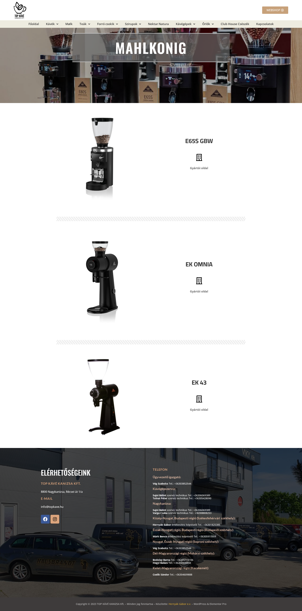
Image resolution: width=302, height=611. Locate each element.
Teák (83, 24)
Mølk (69, 24)
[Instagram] (55, 519)
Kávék (50, 24)
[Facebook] (45, 519)
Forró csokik (105, 24)
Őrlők (206, 24)
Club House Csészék (235, 24)
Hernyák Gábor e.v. (180, 604)
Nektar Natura (158, 24)
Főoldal (33, 24)
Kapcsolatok (265, 24)
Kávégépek (184, 24)
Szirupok (131, 24)
